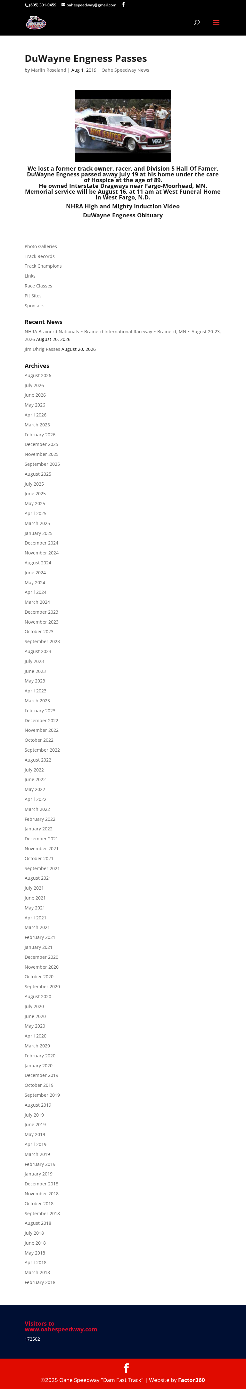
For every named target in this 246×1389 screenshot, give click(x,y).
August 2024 (38, 563)
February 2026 (40, 435)
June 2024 (35, 572)
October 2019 (39, 1085)
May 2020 (35, 1026)
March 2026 (37, 425)
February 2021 (40, 937)
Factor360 (191, 1380)
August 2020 (38, 996)
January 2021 (39, 947)
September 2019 (42, 1095)
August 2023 (38, 651)
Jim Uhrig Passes (42, 349)
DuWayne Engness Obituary (123, 215)
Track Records (40, 256)
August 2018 (38, 1223)
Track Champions (43, 266)
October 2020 (39, 976)
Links (30, 276)
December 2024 (41, 543)
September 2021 (42, 868)
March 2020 (37, 1046)
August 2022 (38, 760)
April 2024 (35, 592)
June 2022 (35, 779)
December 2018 (41, 1184)
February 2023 (40, 710)
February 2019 (40, 1164)
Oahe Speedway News (125, 70)
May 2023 (35, 681)
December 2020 (41, 957)
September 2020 (42, 986)
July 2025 (34, 484)
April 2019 (35, 1144)
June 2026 (35, 395)
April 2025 (35, 513)
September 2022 (42, 750)
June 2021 (35, 898)
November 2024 (42, 553)
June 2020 (35, 1016)
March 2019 (37, 1154)
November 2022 (42, 730)
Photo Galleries (41, 246)
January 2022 (39, 829)
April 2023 (35, 691)
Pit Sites (33, 296)
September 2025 (42, 464)
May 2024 (35, 582)
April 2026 (35, 415)
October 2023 (39, 631)
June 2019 (35, 1124)
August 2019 (38, 1105)
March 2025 (37, 523)
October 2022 (39, 740)
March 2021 (37, 927)
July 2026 (34, 385)
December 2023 (41, 612)
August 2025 (38, 474)
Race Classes (38, 286)
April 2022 (35, 799)
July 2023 (34, 661)
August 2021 (38, 878)
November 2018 (42, 1194)
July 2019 (34, 1115)
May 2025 (35, 503)
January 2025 (39, 533)
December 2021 (41, 839)
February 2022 (40, 819)
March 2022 (37, 809)
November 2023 (42, 622)
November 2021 (42, 848)
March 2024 (37, 602)
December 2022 (41, 720)
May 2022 (35, 789)
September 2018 (42, 1213)
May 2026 (35, 405)
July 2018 (34, 1233)
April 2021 (35, 918)
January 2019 (39, 1174)
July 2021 (34, 888)
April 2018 (35, 1262)
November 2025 (42, 454)
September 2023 (42, 641)
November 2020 (42, 967)
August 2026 (38, 375)
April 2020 (35, 1036)
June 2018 (35, 1243)
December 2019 (41, 1075)
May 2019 (35, 1134)
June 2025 (35, 493)
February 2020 (40, 1056)
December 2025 (41, 444)
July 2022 (34, 770)
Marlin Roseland (48, 70)
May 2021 (35, 908)
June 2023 (35, 671)
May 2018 (35, 1253)
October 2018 (39, 1203)
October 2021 (39, 858)
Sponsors (35, 306)
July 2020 (34, 1006)
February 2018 (40, 1282)
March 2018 (37, 1272)
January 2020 (39, 1065)
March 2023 (37, 701)
